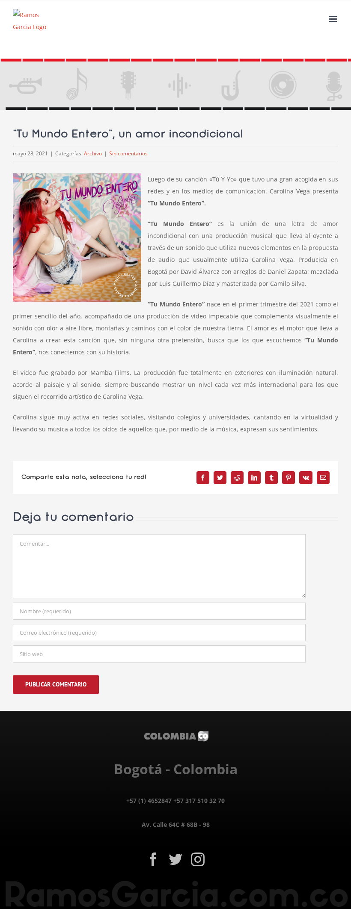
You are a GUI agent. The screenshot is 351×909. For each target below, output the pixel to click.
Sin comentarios (128, 153)
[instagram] (198, 859)
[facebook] (153, 859)
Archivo (93, 153)
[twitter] (175, 859)
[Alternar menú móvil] (333, 19)
